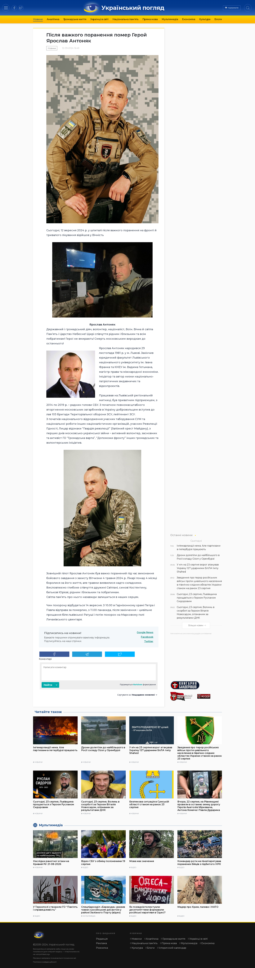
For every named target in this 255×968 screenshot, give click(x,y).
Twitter (148, 641)
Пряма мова (150, 19)
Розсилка (102, 947)
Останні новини (181, 535)
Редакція (102, 938)
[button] (6, 8)
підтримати (233, 8)
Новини (38, 19)
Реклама (101, 943)
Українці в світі (99, 19)
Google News (145, 632)
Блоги (218, 19)
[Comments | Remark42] (98, 680)
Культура (204, 19)
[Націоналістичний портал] (182, 696)
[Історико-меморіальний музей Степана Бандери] (209, 696)
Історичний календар (172, 947)
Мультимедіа (170, 19)
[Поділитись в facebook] (54, 654)
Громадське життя (74, 19)
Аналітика (53, 19)
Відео (85, 867)
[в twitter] (20, 7)
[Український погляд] (39, 935)
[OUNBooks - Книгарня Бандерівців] (196, 685)
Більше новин (195, 625)
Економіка (188, 19)
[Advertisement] (196, 656)
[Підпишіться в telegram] (87, 654)
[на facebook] (14, 7)
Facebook (147, 637)
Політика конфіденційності (45, 962)
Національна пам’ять (125, 19)
